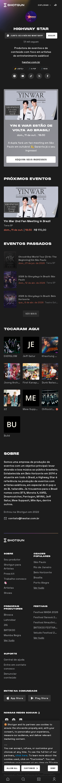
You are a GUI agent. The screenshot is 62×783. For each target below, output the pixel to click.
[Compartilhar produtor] (55, 5)
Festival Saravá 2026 (47, 617)
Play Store (41, 698)
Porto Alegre (41, 582)
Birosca (8, 614)
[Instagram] (14, 76)
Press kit (9, 573)
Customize (29, 768)
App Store (17, 698)
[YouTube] (23, 76)
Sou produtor (12, 559)
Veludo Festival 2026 (47, 632)
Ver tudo (39, 587)
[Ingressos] (39, 779)
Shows (8, 593)
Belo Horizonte (43, 572)
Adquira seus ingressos (31, 159)
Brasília (38, 577)
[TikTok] (31, 76)
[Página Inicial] (14, 5)
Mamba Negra (12, 635)
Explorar (43, 5)
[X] (39, 76)
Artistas (9, 587)
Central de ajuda (14, 659)
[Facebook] (47, 76)
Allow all (12, 768)
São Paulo (40, 562)
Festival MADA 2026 (46, 612)
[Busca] (23, 779)
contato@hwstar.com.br (23, 518)
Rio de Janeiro (42, 567)
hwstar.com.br (31, 62)
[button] (51, 35)
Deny (52, 768)
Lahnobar (10, 620)
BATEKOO (9, 630)
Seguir (51, 35)
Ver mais (31, 313)
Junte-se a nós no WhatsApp (26, 35)
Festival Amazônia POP (48, 622)
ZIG (6, 625)
